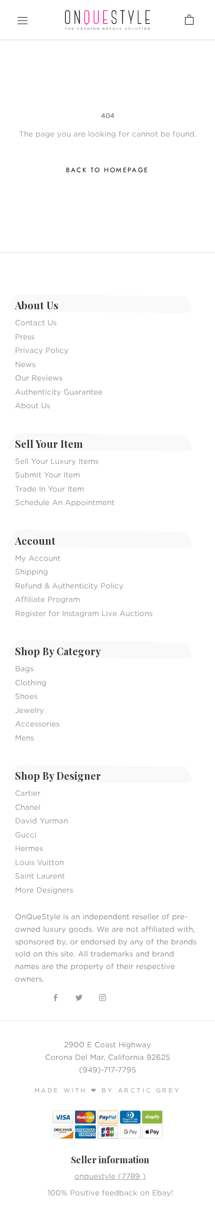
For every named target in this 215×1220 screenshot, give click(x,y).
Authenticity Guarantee (58, 392)
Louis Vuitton (39, 862)
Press (24, 336)
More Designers (44, 890)
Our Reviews (38, 378)
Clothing (30, 682)
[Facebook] (55, 997)
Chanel (27, 807)
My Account (37, 558)
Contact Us (35, 322)
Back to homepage (107, 170)
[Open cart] (157, 20)
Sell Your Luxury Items (56, 461)
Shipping (31, 571)
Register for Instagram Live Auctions (83, 613)
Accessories (37, 723)
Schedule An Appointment (64, 502)
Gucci (25, 834)
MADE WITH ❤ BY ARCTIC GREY (107, 1090)
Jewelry (29, 710)
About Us (32, 405)
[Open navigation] (23, 20)
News (25, 364)
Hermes (29, 848)
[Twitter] (79, 997)
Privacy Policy (41, 350)
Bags (24, 668)
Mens (24, 738)
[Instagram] (102, 997)
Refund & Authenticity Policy (69, 585)
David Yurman (41, 820)
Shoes (26, 696)
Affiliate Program (47, 599)
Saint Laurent (40, 876)
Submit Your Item (47, 474)
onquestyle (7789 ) (110, 1176)
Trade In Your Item (49, 488)
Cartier (27, 793)
